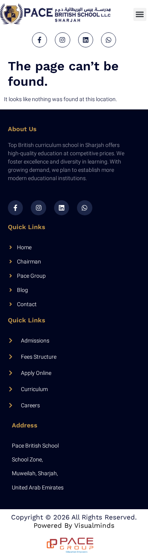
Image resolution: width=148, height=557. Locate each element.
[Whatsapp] (108, 39)
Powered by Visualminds (74, 525)
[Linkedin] (85, 39)
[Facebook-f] (39, 39)
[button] (139, 14)
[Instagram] (62, 39)
